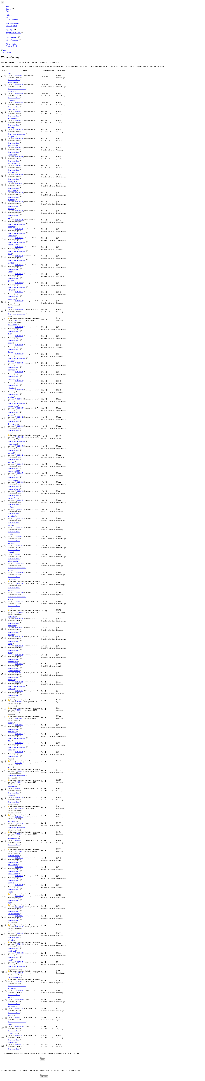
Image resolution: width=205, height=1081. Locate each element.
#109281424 (19, 858)
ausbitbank (12, 155)
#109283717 (19, 464)
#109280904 (19, 725)
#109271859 (19, 1008)
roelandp (11, 127)
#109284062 (19, 238)
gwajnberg (12, 786)
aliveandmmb (13, 1033)
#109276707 (19, 962)
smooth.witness (13, 245)
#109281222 (19, 953)
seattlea (10, 525)
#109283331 (19, 426)
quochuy (11, 281)
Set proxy (44, 1077)
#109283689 (19, 372)
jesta (9, 316)
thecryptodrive (13, 778)
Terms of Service (12, 46)
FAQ (7, 17)
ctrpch (10, 534)
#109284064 (19, 102)
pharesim (11, 209)
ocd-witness (12, 82)
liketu (10, 570)
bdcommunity (13, 561)
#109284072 (19, 165)
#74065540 (18, 718)
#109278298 (19, 1026)
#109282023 (19, 673)
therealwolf (12, 173)
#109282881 (19, 545)
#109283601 (19, 381)
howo (10, 254)
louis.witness (12, 325)
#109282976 (19, 491)
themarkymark (13, 163)
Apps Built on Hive (13, 33)
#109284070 (19, 84)
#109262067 (19, 1035)
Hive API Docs (11, 37)
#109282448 (19, 885)
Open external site (13, 80)
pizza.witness (13, 406)
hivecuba (11, 462)
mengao (11, 635)
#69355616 (18, 851)
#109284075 (19, 211)
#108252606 (19, 583)
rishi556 (11, 361)
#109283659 (19, 646)
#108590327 (19, 817)
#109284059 (19, 256)
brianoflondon (13, 379)
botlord (10, 997)
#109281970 (19, 637)
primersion (12, 626)
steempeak (12, 109)
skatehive (11, 689)
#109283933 (19, 408)
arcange (11, 100)
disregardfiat (12, 804)
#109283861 (19, 336)
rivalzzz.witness (14, 813)
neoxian (11, 397)
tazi (9, 931)
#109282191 (19, 554)
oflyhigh (11, 290)
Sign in (8, 6)
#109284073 (19, 120)
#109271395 (19, 1017)
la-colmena (12, 923)
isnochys (11, 1015)
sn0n (9, 1024)
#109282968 (19, 752)
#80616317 (18, 782)
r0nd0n (10, 759)
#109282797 (19, 473)
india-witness (13, 865)
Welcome (9, 15)
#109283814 (19, 292)
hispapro (11, 750)
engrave (11, 263)
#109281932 (19, 788)
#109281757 (19, 601)
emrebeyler (12, 236)
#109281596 (19, 682)
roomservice (12, 847)
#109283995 (19, 363)
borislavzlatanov (14, 856)
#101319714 (19, 808)
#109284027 (19, 840)
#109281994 (19, 691)
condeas (11, 795)
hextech (11, 415)
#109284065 (19, 75)
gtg (9, 73)
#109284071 (19, 265)
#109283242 (19, 455)
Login (3, 52)
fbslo (9, 741)
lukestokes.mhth (14, 830)
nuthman (11, 883)
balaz (10, 599)
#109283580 (19, 618)
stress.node (12, 1042)
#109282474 (19, 797)
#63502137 (18, 834)
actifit (10, 272)
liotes (10, 653)
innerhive (11, 680)
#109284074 (19, 129)
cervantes (11, 698)
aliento (10, 552)
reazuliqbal (12, 516)
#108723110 (19, 944)
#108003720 (19, 927)
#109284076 (19, 220)
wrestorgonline (13, 838)
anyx (9, 433)
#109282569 (19, 518)
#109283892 (19, 283)
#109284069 (19, 174)
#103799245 (19, 907)
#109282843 (19, 563)
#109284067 (19, 183)
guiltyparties (12, 191)
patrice (10, 767)
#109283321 (19, 482)
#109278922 (19, 1044)
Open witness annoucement (16, 89)
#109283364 (19, 572)
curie (9, 608)
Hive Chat (9, 30)
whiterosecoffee (14, 914)
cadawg (11, 723)
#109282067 (19, 876)
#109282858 (19, 655)
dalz (9, 334)
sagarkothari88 (13, 471)
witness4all (12, 1006)
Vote (42, 1060)
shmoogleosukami (14, 969)
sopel (10, 960)
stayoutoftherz (13, 498)
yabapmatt (11, 136)
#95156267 (18, 763)
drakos (10, 352)
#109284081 (19, 147)
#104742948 (19, 973)
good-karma (12, 146)
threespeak (12, 182)
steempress (12, 706)
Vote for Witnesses (13, 23)
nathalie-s (11, 988)
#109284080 (19, 192)
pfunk (10, 892)
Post (7, 11)
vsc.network (12, 444)
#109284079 (19, 202)
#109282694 (19, 509)
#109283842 (19, 274)
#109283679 (19, 390)
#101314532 (19, 320)
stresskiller (12, 617)
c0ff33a (10, 507)
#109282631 (19, 527)
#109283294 (19, 399)
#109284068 (19, 93)
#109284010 (19, 301)
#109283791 (19, 536)
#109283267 (19, 628)
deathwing (12, 200)
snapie (10, 644)
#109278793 (19, 916)
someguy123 (12, 307)
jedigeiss (11, 940)
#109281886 (19, 933)
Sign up (9, 9)
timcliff (10, 343)
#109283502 (19, 417)
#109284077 (19, 111)
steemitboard (12, 480)
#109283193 (19, 867)
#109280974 (19, 743)
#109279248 (19, 823)
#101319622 (19, 437)
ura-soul (11, 453)
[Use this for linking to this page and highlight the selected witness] (10, 73)
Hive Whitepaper (12, 40)
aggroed (11, 714)
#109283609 (19, 327)
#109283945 (19, 500)
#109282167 (19, 664)
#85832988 (18, 702)
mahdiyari (11, 227)
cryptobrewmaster (14, 977)
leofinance (11, 370)
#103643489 (19, 612)
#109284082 (19, 247)
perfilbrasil (12, 951)
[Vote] (5, 77)
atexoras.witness (14, 671)
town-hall (11, 579)
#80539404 (18, 710)
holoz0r (10, 543)
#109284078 (19, 138)
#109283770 (19, 345)
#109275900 (19, 999)
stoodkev (11, 91)
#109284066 (19, 156)
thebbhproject (13, 662)
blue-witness (12, 821)
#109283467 (19, 446)
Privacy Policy (11, 44)
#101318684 (19, 771)
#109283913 (19, 354)
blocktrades (12, 118)
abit (9, 218)
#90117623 (18, 981)
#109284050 (19, 229)
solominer (11, 388)
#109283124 (19, 734)
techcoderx (12, 299)
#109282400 (19, 592)
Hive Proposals (11, 26)
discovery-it (12, 732)
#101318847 (19, 896)
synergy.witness (14, 489)
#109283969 (19, 309)
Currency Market (12, 19)
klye (9, 903)
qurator (10, 590)
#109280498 (19, 990)
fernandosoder (13, 874)
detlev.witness (13, 424)
